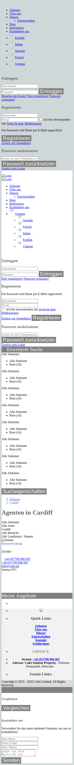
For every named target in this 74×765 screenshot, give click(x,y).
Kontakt (41, 640)
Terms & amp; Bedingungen (24, 123)
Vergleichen (16, 708)
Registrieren (16, 138)
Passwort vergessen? (36, 278)
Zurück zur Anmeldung (16, 143)
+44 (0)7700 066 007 (17, 559)
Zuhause (14, 10)
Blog (12, 24)
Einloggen (51, 91)
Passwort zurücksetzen (29, 163)
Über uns (15, 13)
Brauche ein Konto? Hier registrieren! (25, 96)
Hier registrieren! (12, 278)
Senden (11, 760)
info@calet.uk (10, 566)
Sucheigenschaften (24, 491)
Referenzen (16, 27)
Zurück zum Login (13, 168)
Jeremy (6, 551)
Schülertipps (41, 643)
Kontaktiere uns (19, 31)
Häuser (13, 17)
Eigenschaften (26, 20)
